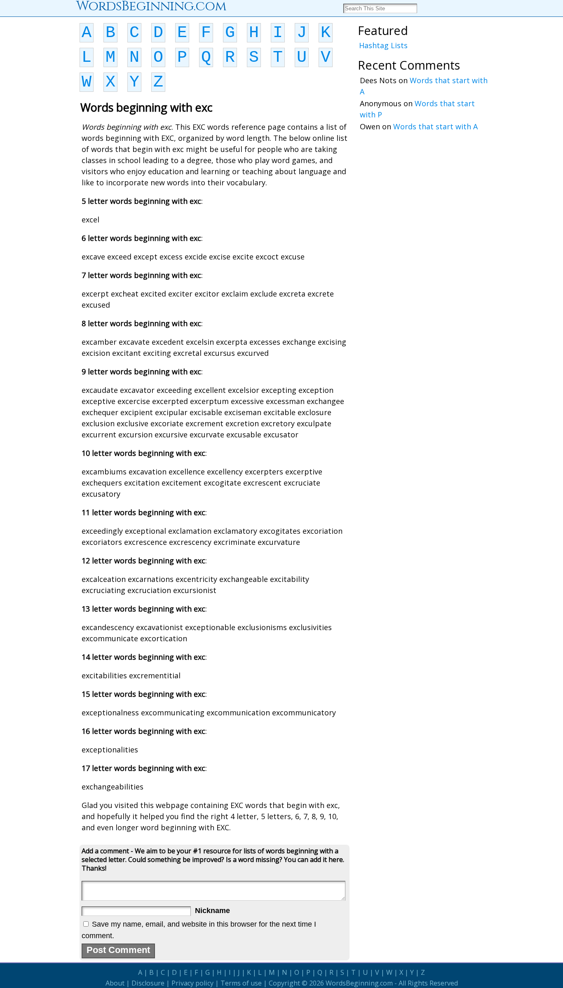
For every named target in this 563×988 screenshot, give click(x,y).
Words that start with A (435, 126)
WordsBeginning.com (359, 983)
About (115, 983)
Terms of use (241, 983)
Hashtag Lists (383, 45)
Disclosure (147, 983)
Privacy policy (192, 983)
